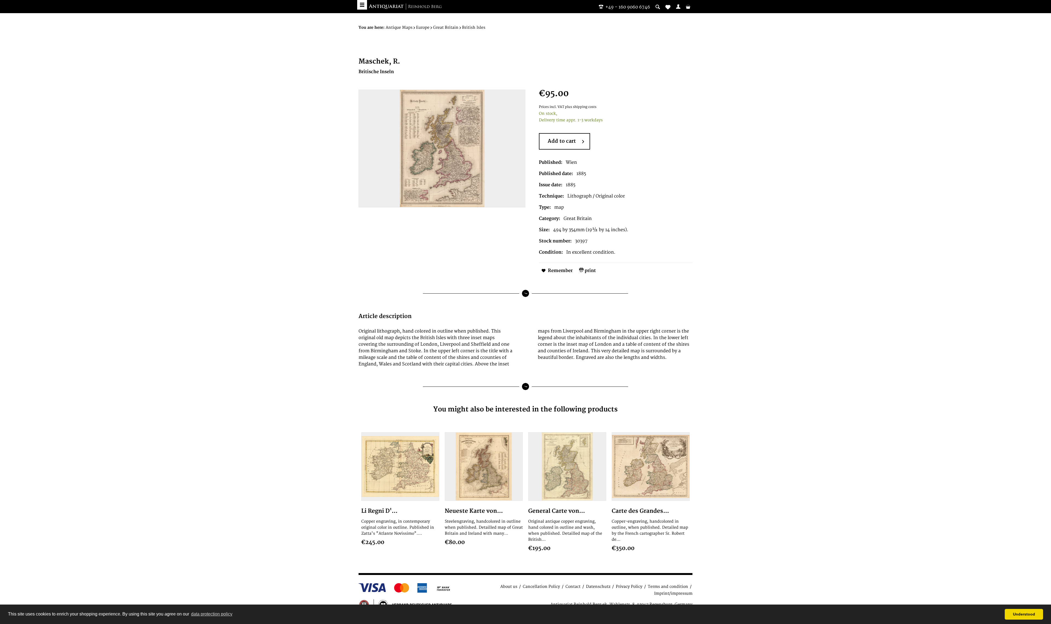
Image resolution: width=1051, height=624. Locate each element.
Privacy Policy (629, 586)
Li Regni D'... (379, 511)
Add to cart (562, 141)
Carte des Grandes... (640, 511)
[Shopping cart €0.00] (688, 6)
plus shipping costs (580, 107)
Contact (573, 586)
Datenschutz (598, 586)
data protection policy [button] (211, 614)
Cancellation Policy (541, 586)
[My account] (678, 6)
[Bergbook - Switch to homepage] (405, 7)
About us (508, 586)
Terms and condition (668, 586)
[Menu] (362, 5)
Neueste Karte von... (474, 511)
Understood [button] (1024, 614)
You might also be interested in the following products (525, 409)
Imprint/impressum (673, 593)
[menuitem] (678, 6)
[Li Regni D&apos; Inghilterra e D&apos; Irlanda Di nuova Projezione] (400, 466)
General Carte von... (556, 511)
